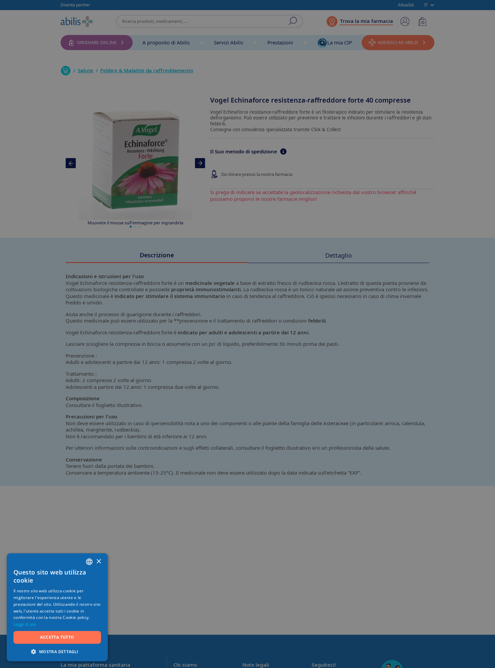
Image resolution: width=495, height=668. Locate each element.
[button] (57, 651)
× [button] (98, 561)
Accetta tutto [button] (57, 637)
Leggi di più (24, 624)
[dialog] (247, 334)
